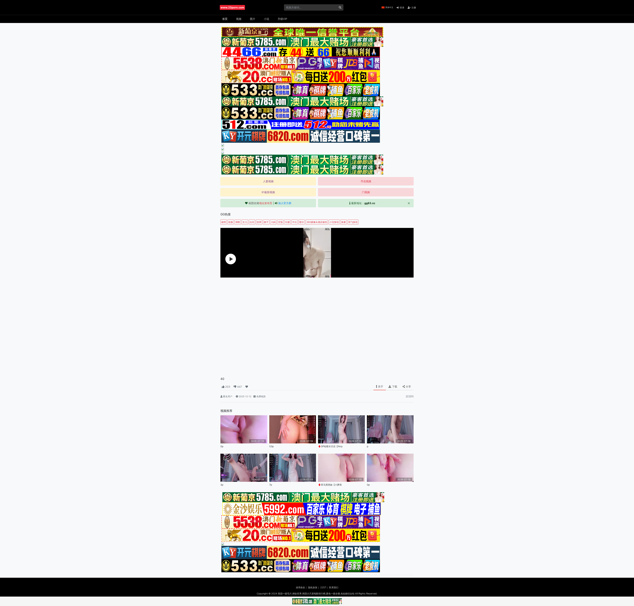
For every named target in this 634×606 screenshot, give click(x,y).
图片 (252, 19)
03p (271, 446)
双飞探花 (353, 222)
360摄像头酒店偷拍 (316, 222)
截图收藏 (260, 203)
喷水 (301, 222)
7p (270, 484)
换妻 (343, 222)
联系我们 (333, 587)
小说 (266, 19)
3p (221, 484)
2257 (323, 587)
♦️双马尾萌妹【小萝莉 (330, 484)
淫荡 (280, 222)
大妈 (273, 222)
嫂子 (266, 222)
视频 (238, 19)
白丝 (252, 222)
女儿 (245, 222)
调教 (237, 222)
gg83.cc (369, 203)
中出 (294, 222)
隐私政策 (312, 587)
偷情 (223, 222)
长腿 (287, 222)
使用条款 (300, 587)
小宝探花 (334, 222)
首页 (225, 19)
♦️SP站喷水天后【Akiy (330, 446)
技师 (259, 222)
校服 (230, 222)
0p (221, 446)
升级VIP (282, 19)
